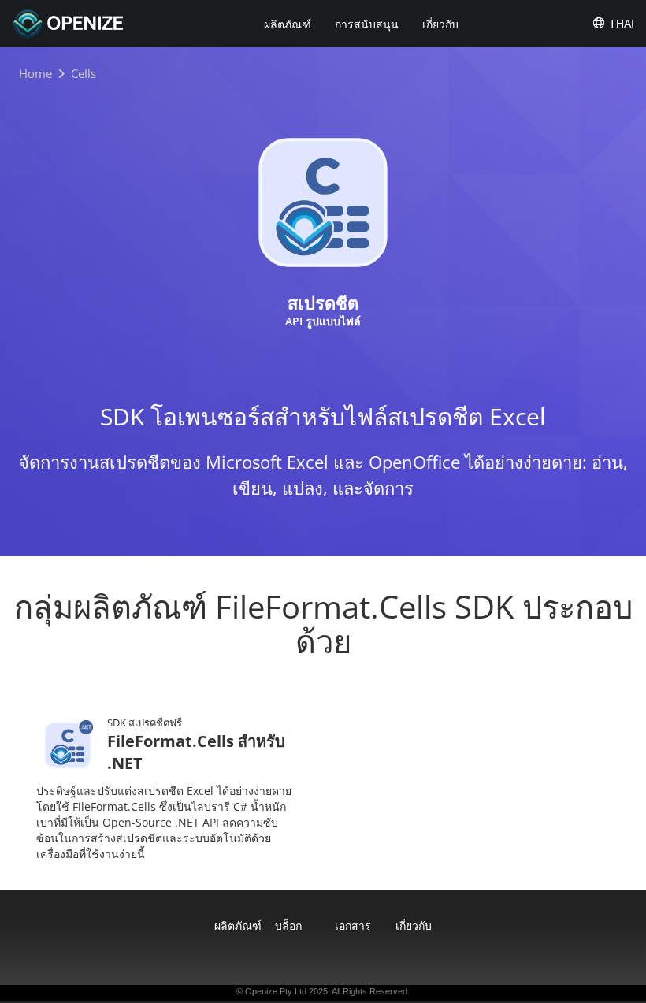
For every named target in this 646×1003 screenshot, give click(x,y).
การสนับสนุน (367, 24)
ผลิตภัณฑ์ (287, 24)
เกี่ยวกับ (440, 24)
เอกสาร (353, 925)
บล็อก (288, 925)
